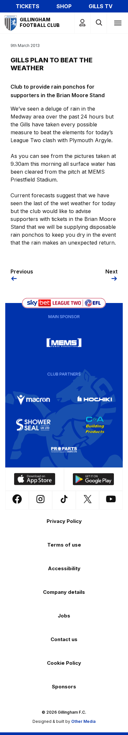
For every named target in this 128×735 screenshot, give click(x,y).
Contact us (64, 639)
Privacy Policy (64, 521)
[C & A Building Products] (95, 425)
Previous (22, 271)
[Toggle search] (99, 22)
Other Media (83, 721)
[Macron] (33, 400)
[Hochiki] (95, 400)
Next (111, 271)
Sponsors (64, 686)
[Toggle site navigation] (117, 22)
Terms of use (64, 545)
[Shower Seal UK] (33, 425)
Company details (64, 592)
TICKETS (27, 6)
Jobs (64, 616)
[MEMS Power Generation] (64, 343)
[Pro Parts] (64, 450)
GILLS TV (101, 6)
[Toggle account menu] (82, 22)
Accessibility (64, 568)
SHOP (64, 6)
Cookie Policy (64, 663)
